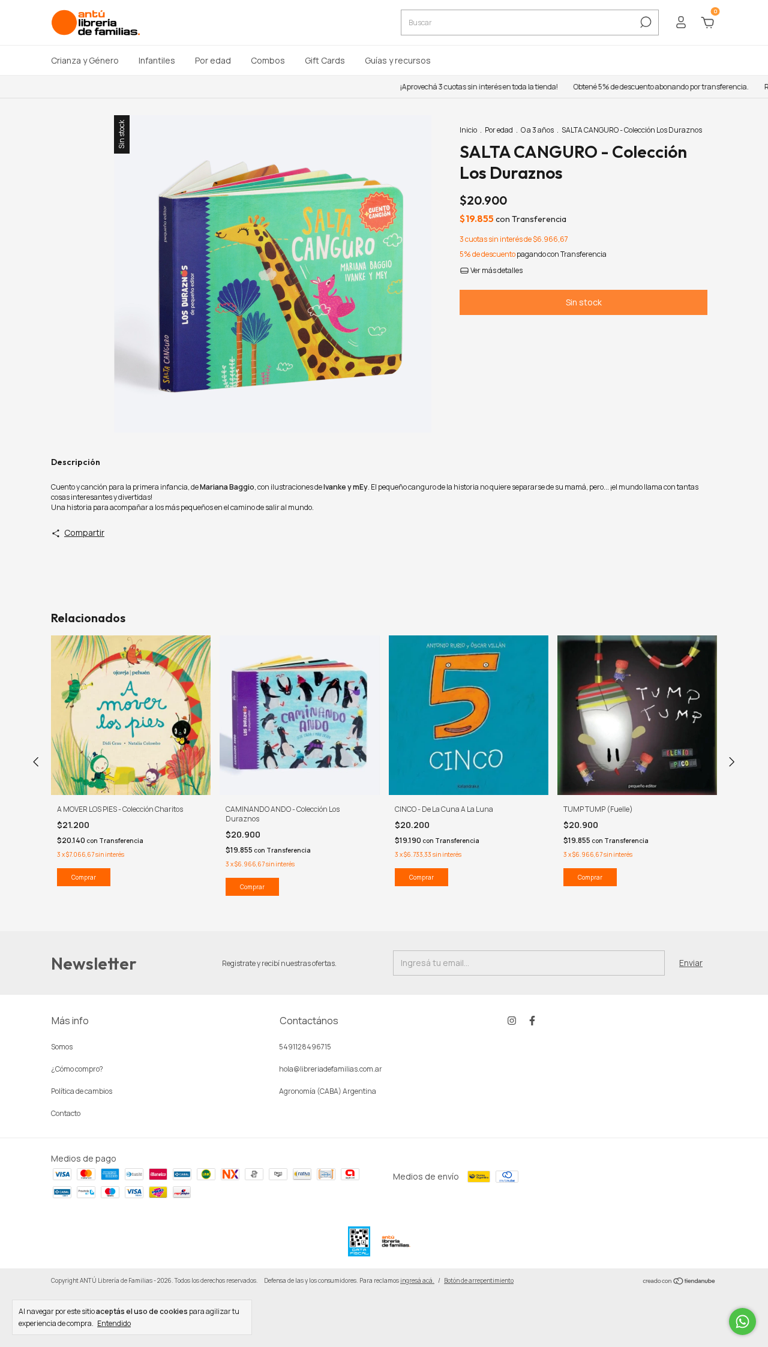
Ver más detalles (496, 270)
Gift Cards (325, 60)
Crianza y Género (85, 60)
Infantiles (157, 60)
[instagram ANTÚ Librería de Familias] (512, 1020)
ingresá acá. (417, 1280)
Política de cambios (81, 1091)
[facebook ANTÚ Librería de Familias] (532, 1020)
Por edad (213, 60)
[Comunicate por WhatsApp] (742, 1321)
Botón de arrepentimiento (479, 1280)
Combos (268, 60)
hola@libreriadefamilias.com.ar (330, 1069)
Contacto (65, 1113)
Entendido (114, 1323)
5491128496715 (305, 1047)
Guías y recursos (398, 60)
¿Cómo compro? (77, 1069)
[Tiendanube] (679, 1282)
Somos (62, 1047)
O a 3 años (537, 130)
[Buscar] (645, 22)
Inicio (468, 130)
